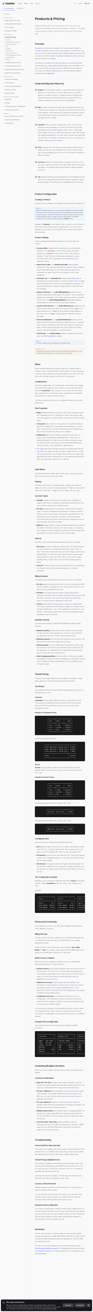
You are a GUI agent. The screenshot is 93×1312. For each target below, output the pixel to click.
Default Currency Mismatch (46, 1205)
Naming (38, 482)
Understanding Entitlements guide (46, 1248)
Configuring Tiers (42, 839)
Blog (31, 3)
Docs (26, 3)
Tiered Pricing (9, 50)
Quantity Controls (42, 620)
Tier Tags (40, 449)
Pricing (20, 3)
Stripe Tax (75, 278)
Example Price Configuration (46, 1022)
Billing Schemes (41, 576)
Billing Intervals (41, 934)
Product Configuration (11, 44)
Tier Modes (39, 686)
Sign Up (87, 3)
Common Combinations (44, 1078)
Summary (7, 59)
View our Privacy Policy (50, 1308)
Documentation (9, 8)
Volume (37, 764)
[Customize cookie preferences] (89, 1305)
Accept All (80, 1305)
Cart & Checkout (40, 1253)
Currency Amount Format (45, 1184)
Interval (38, 538)
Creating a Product (42, 200)
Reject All (68, 1305)
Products (38, 48)
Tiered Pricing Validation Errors (47, 1160)
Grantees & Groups (44, 1251)
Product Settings (41, 237)
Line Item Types (41, 496)
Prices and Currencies (11, 53)
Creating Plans (41, 382)
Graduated (38, 697)
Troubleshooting (9, 57)
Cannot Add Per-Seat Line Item (47, 1145)
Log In (80, 3)
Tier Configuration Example (46, 877)
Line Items (8, 48)
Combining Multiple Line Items (13, 55)
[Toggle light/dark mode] (75, 3)
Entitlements (50, 73)
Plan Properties (49, 336)
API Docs (20, 8)
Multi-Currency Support (44, 958)
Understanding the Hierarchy (13, 42)
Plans (6, 46)
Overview (6, 14)
